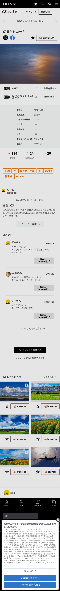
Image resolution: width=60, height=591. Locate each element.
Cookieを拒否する (30, 578)
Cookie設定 (30, 571)
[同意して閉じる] (58, 520)
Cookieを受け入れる (30, 584)
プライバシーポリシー (36, 563)
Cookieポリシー (28, 560)
